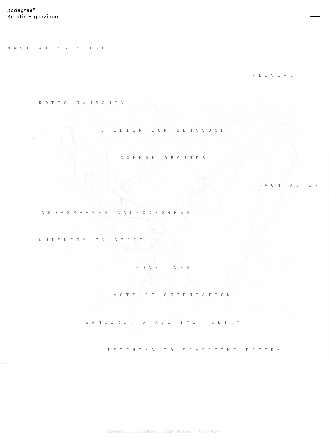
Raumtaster (290, 185)
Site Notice (184, 431)
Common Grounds (164, 157)
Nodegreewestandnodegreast (121, 212)
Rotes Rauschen (83, 102)
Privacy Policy (210, 431)
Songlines (164, 267)
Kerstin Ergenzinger (34, 16)
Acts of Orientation (174, 295)
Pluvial (274, 75)
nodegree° (21, 10)
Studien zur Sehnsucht (167, 130)
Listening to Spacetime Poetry (192, 350)
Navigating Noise (57, 48)
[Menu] (315, 14)
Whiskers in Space (92, 240)
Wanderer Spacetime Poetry (165, 322)
